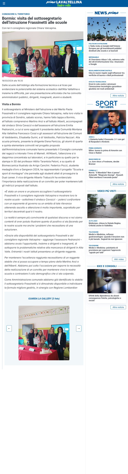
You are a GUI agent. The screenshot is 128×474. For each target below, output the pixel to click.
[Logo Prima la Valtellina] (64, 4)
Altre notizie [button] (118, 95)
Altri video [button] (119, 259)
